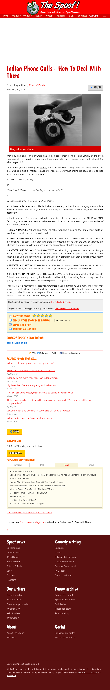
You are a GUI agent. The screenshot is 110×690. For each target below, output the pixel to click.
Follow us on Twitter (49, 353)
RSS (33, 353)
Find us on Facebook (65, 637)
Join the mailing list (24, 329)
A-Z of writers (13, 613)
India (24, 343)
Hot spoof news (63, 609)
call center (13, 343)
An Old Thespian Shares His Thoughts (27, 503)
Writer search (13, 609)
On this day (60, 604)
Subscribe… (16, 453)
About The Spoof (15, 633)
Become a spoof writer (18, 604)
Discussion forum (63, 575)
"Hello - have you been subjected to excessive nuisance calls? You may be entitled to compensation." (49, 402)
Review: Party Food (18, 496)
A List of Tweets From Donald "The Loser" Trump (32, 489)
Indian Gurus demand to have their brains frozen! (31, 370)
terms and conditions (87, 672)
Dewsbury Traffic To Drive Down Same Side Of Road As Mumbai (38, 410)
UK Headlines (13, 552)
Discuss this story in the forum (31, 320)
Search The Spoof (64, 595)
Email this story (22, 324)
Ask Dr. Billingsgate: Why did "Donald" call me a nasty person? (38, 486)
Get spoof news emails (66, 566)
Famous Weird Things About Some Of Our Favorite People (36, 482)
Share (97, 87)
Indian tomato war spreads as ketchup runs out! (30, 363)
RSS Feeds (60, 571)
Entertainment (13, 561)
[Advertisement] (55, 41)
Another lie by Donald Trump (23, 471)
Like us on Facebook (71, 353)
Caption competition (65, 561)
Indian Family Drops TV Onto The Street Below (29, 418)
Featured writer (14, 599)
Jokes (58, 552)
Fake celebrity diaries (65, 557)
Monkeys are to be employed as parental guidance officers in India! (40, 392)
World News (13, 557)
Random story (62, 613)
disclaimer (11, 675)
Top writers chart (15, 595)
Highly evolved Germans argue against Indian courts (32, 385)
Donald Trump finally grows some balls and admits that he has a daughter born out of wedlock (53, 475)
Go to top (11, 530)
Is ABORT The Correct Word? (23, 500)
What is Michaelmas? (19, 478)
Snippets (59, 548)
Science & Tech (14, 566)
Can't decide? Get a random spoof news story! (29, 512)
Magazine (11, 580)
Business (11, 575)
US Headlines (13, 548)
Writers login (13, 618)
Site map (11, 637)
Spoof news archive (65, 599)
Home (5, 15)
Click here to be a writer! (67, 308)
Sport (9, 571)
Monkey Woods (37, 85)
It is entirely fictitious (61, 302)
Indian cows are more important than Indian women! (32, 378)
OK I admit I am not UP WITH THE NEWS (28, 493)
